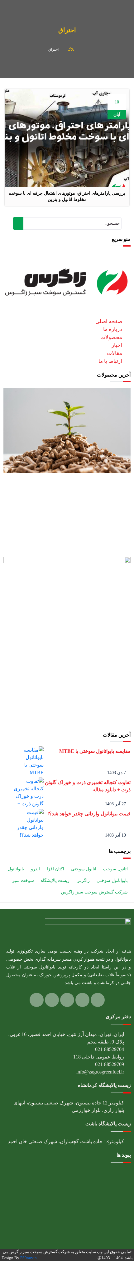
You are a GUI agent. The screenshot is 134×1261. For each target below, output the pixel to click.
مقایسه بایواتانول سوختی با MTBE (95, 751)
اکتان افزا (55, 869)
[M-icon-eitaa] (37, 1000)
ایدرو (35, 869)
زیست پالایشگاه (55, 880)
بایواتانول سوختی (112, 880)
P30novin (28, 1257)
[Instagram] (82, 1000)
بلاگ (71, 49)
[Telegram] (67, 1000)
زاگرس (83, 880)
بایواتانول (16, 869)
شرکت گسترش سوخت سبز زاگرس (94, 892)
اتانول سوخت (115, 869)
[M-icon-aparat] (52, 1000)
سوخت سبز (23, 880)
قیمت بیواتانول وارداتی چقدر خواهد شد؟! (89, 813)
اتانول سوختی (83, 869)
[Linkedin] (98, 1000)
